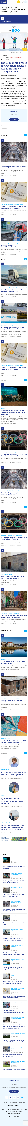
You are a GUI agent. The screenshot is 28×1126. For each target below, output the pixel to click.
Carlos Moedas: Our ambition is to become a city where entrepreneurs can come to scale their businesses (13, 827)
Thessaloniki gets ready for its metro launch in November (13, 167)
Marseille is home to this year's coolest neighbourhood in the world (14, 616)
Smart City (22, 1103)
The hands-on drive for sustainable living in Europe (13, 662)
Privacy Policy (24, 1109)
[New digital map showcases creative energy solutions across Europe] (14, 313)
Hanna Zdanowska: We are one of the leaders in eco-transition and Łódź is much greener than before (13, 774)
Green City (18, 1105)
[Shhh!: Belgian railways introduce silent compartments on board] (6, 976)
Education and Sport (6, 21)
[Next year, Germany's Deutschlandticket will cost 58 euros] (14, 231)
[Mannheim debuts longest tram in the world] (6, 918)
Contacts (3, 1109)
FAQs (8, 1109)
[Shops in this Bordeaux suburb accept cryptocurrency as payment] (14, 192)
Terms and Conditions (14, 1109)
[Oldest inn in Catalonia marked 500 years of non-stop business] (14, 562)
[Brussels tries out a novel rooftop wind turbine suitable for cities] (14, 275)
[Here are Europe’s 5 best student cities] (6, 1064)
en (2, 18)
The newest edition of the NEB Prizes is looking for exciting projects (13, 741)
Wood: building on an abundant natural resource (11, 701)
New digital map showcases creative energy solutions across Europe (13, 328)
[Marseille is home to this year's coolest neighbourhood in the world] (14, 601)
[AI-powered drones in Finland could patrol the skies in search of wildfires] (6, 1036)
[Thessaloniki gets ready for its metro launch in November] (14, 152)
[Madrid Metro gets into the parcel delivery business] (6, 1049)
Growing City (13, 1103)
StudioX (17, 1116)
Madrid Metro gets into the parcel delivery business (13, 1055)
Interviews (3, 2)
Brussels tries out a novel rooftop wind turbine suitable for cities (14, 290)
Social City (10, 1105)
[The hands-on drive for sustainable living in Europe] (14, 647)
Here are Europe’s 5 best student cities (14, 1069)
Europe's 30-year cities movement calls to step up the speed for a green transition (13, 412)
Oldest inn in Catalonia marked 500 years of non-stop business (13, 577)
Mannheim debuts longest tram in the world (14, 923)
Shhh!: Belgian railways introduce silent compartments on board (13, 982)
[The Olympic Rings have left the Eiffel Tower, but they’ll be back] (14, 440)
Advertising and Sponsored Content (14, 1111)
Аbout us (6, 1103)
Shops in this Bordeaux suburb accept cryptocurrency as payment (14, 207)
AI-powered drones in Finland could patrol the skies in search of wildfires (14, 1041)
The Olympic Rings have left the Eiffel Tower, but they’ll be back (14, 455)
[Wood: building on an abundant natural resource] (14, 686)
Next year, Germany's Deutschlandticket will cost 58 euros (13, 246)
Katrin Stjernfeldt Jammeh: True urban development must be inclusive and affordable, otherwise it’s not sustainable (14, 800)
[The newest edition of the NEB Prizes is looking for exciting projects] (14, 726)
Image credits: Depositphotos (14, 1113)
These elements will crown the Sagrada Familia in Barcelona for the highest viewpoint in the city (14, 1026)
